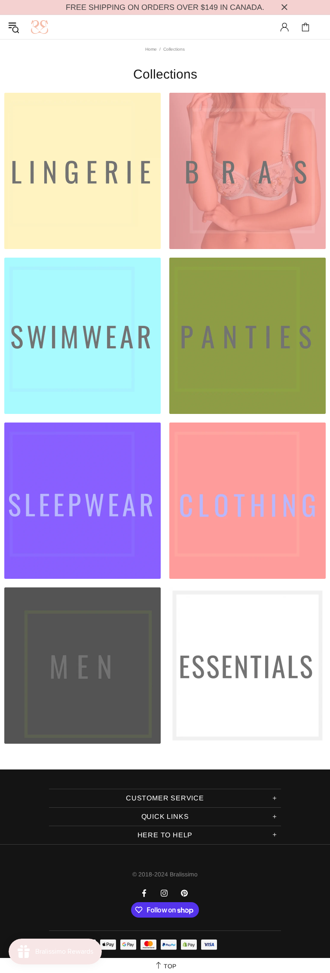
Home (151, 49)
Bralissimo (40, 27)
